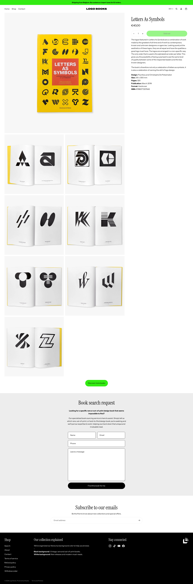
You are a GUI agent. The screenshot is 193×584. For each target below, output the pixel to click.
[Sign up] (139, 520)
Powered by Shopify (23, 581)
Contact (7, 554)
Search (7, 546)
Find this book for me (96, 486)
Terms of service (11, 558)
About (7, 550)
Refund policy (10, 562)
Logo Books (12, 581)
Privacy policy (10, 567)
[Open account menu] (181, 8)
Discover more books (96, 383)
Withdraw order (11, 571)
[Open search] (176, 8)
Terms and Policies (37, 581)
